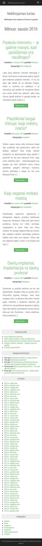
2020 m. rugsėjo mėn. (11, 422)
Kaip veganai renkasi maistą (21, 195)
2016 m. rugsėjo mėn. (11, 478)
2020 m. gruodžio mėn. (12, 420)
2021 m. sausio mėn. (11, 418)
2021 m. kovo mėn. (10, 413)
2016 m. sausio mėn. (11, 493)
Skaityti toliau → (21, 105)
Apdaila (6, 521)
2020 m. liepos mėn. (11, 424)
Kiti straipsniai (25, 66)
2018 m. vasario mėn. (11, 454)
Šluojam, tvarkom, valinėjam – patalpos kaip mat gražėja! (20, 344)
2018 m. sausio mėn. (11, 457)
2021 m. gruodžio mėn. (12, 400)
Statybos (7, 534)
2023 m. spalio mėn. (11, 383)
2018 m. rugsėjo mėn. (11, 446)
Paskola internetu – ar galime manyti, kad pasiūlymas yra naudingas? (21, 49)
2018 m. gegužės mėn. (11, 450)
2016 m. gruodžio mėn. (12, 472)
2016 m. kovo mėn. (10, 489)
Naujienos (26, 281)
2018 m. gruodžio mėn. (12, 439)
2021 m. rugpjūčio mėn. (12, 409)
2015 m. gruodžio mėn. (12, 496)
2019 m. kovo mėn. (10, 435)
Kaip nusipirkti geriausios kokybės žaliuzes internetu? (22, 341)
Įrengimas (26, 137)
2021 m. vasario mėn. (11, 415)
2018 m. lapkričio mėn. (11, 441)
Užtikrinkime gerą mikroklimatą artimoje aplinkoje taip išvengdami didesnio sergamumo (20, 363)
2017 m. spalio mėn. (11, 459)
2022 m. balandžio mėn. (12, 394)
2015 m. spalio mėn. (11, 500)
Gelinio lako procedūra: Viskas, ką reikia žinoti (19, 339)
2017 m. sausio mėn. (11, 470)
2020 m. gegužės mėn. (11, 426)
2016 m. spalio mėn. (11, 476)
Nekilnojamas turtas (16, 2)
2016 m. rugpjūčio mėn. (12, 480)
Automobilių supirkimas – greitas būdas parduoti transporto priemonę (21, 371)
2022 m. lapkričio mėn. (11, 385)
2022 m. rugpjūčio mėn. (12, 390)
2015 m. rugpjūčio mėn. (12, 504)
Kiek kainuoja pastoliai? (12, 347)
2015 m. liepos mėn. (11, 506)
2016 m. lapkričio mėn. (11, 474)
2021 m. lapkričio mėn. (11, 402)
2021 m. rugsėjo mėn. (11, 407)
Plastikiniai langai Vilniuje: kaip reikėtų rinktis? (21, 123)
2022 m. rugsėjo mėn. (11, 387)
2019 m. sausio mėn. (11, 437)
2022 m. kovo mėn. (10, 396)
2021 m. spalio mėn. (11, 405)
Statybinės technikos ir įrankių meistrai (24, 358)
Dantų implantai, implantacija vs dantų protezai (21, 267)
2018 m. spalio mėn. (11, 444)
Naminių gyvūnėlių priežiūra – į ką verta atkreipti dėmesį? (22, 367)
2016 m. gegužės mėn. (11, 485)
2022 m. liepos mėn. (11, 392)
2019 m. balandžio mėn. (12, 433)
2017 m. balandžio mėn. (12, 465)
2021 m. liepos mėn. (11, 411)
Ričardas (34, 62)
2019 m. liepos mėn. (11, 431)
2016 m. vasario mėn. (11, 491)
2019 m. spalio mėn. (11, 428)
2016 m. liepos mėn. (11, 483)
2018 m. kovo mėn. (10, 452)
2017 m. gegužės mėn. (11, 463)
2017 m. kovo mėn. (10, 467)
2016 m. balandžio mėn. (12, 487)
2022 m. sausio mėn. (11, 398)
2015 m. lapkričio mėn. (11, 498)
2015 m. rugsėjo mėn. (11, 502)
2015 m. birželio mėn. (11, 508)
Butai (6, 523)
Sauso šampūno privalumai (13, 336)
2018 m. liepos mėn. (11, 448)
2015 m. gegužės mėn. (11, 511)
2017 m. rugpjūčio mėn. (12, 461)
